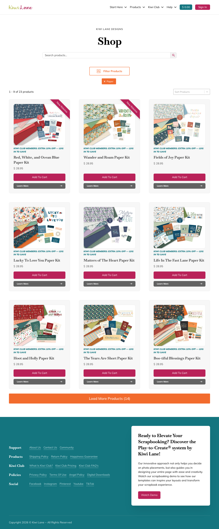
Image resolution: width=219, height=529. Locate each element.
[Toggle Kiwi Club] (162, 7)
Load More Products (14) (109, 398)
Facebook (35, 483)
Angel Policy (76, 474)
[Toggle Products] (143, 7)
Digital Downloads (98, 474)
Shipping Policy (38, 456)
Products (135, 7)
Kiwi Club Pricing (65, 465)
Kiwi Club (154, 7)
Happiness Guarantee (84, 456)
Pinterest (65, 483)
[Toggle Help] (175, 7)
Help (170, 7)
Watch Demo (149, 495)
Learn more (22, 185)
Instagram (50, 483)
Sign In (202, 7)
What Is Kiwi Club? (41, 465)
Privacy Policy (38, 474)
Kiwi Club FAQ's (88, 465)
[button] (109, 81)
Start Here (116, 7)
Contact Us (50, 447)
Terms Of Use (57, 474)
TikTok (90, 483)
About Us (35, 447)
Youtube (78, 483)
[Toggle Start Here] (125, 7)
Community (67, 447)
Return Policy (59, 456)
